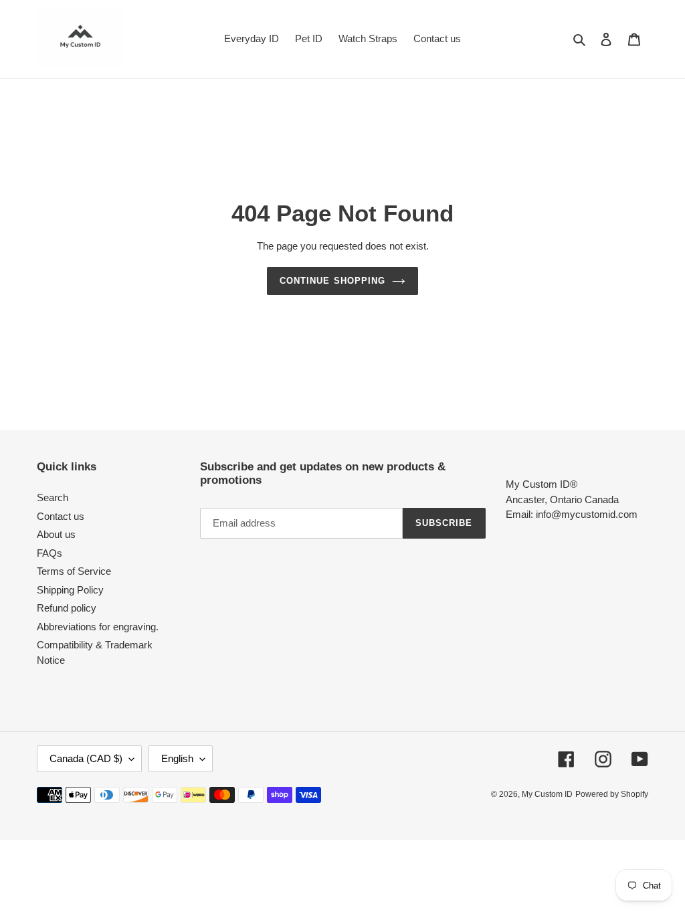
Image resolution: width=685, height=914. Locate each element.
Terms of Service (74, 571)
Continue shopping (332, 281)
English (177, 758)
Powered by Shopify (611, 794)
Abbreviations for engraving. (98, 626)
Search (52, 497)
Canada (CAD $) (86, 758)
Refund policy (66, 608)
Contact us (60, 516)
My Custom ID (547, 794)
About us (56, 534)
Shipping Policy (70, 590)
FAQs (49, 553)
